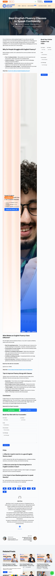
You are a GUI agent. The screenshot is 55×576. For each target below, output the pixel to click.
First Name (5, 417)
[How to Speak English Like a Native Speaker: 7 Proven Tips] (27, 558)
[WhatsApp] (34, 488)
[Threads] (19, 488)
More (49, 5)
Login (12, 1)
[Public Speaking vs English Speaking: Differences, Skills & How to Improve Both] (10, 558)
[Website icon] (20, 526)
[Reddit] (4, 492)
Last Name (22, 417)
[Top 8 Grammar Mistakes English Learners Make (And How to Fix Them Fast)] (44, 558)
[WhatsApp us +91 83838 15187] (35, 1)
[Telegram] (29, 488)
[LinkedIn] (9, 488)
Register (5, 1)
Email (4, 422)
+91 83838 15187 (40, 2)
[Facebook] (4, 488)
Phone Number (5, 427)
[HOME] (13, 26)
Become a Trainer (48, 1)
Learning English (35, 24)
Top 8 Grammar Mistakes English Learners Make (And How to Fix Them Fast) (43, 566)
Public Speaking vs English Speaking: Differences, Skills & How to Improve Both (10, 566)
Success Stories (43, 5)
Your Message (5, 432)
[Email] (24, 488)
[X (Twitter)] (14, 488)
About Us (24, 5)
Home (19, 5)
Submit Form (6, 445)
